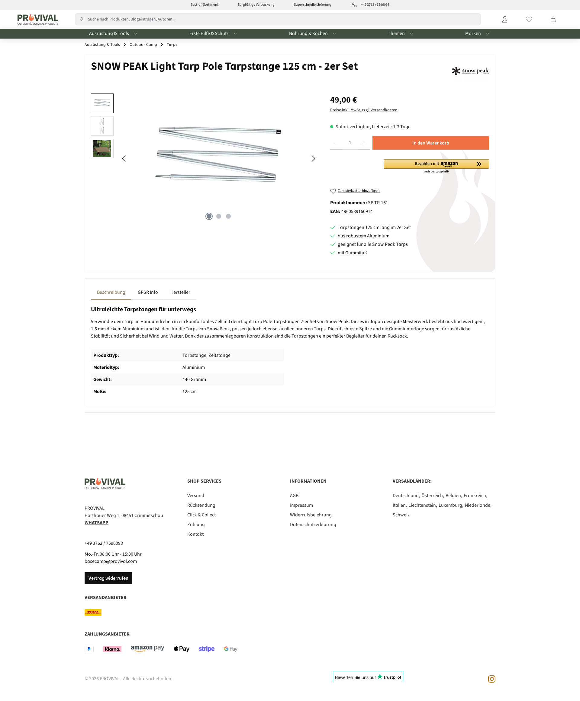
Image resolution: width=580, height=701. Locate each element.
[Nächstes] (313, 158)
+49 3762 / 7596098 (104, 543)
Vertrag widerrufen (108, 578)
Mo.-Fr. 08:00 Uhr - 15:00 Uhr (113, 554)
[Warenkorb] (553, 19)
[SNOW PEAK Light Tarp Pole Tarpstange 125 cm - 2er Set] (219, 158)
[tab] (111, 292)
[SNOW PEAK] (470, 70)
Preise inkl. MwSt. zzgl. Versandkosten (364, 110)
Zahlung (196, 524)
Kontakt (195, 534)
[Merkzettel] (529, 19)
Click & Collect (201, 515)
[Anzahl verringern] (336, 143)
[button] (436, 166)
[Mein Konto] (505, 19)
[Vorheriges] (124, 158)
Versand (195, 495)
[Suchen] (81, 19)
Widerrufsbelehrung (311, 515)
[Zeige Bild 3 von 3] (228, 216)
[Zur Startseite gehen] (36, 19)
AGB (294, 495)
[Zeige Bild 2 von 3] (218, 216)
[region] (204, 158)
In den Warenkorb (430, 143)
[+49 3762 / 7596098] (354, 4)
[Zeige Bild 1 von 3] (209, 216)
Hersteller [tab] (180, 292)
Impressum (301, 505)
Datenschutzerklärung (313, 524)
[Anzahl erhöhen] (364, 143)
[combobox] (284, 19)
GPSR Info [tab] (148, 292)
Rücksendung (201, 505)
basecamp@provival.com (111, 561)
